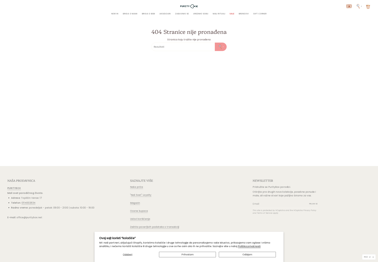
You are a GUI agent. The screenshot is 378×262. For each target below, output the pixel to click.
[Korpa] (368, 6)
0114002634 (28, 202)
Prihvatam (187, 254)
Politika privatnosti (249, 246)
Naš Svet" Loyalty (141, 195)
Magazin (135, 203)
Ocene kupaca (139, 211)
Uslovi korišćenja (140, 219)
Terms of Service (264, 213)
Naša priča (136, 187)
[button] (130, 13)
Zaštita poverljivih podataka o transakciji (154, 227)
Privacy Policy (309, 210)
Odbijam (247, 254)
